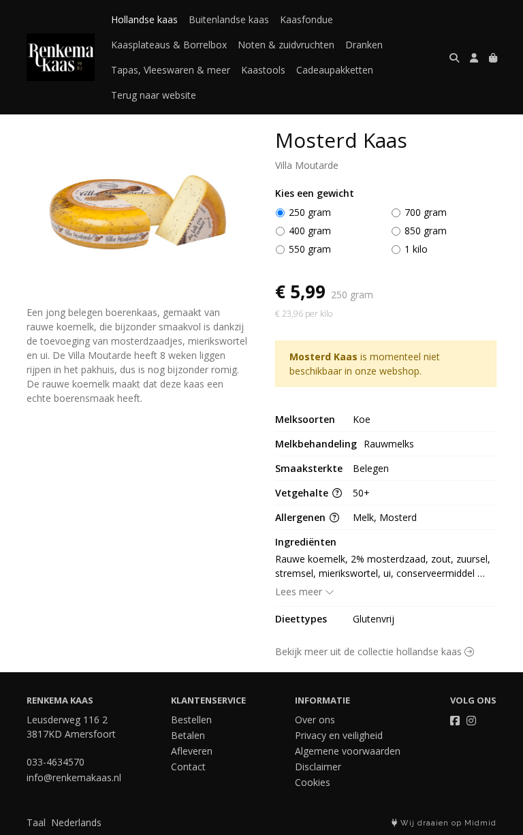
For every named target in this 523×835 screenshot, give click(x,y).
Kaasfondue (306, 19)
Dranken (364, 44)
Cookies (312, 782)
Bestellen (191, 719)
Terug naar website (153, 95)
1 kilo (416, 248)
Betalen (188, 735)
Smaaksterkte (309, 468)
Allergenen (301, 517)
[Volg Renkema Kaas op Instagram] (471, 720)
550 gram (310, 248)
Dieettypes (301, 618)
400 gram (310, 230)
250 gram (310, 212)
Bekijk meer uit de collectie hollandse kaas (369, 651)
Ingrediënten (305, 541)
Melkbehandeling (316, 443)
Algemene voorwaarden (347, 750)
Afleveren (191, 750)
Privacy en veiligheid (339, 735)
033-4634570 (55, 761)
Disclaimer (318, 766)
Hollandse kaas (144, 19)
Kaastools (263, 69)
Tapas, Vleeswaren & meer (170, 69)
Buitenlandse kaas (229, 19)
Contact (188, 766)
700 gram (426, 212)
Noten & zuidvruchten (286, 44)
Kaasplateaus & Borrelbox (169, 44)
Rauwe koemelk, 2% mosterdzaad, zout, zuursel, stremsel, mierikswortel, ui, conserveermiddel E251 (384, 566)
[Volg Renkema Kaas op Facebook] (455, 720)
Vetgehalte (303, 492)
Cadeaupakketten (334, 69)
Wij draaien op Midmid (447, 823)
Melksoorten (305, 419)
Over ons (315, 719)
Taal (36, 822)
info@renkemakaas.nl (74, 777)
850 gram (426, 230)
